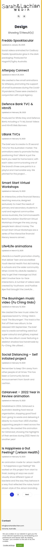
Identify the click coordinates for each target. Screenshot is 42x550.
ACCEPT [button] (20, 545)
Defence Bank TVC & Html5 (17, 106)
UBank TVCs (11, 134)
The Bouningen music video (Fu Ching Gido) (18, 300)
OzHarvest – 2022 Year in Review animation (21, 394)
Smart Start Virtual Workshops (16, 185)
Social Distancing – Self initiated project (20, 356)
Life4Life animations (17, 246)
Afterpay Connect (15, 70)
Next (27, 494)
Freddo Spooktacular (18, 40)
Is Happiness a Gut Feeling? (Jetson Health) (20, 450)
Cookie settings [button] (9, 545)
